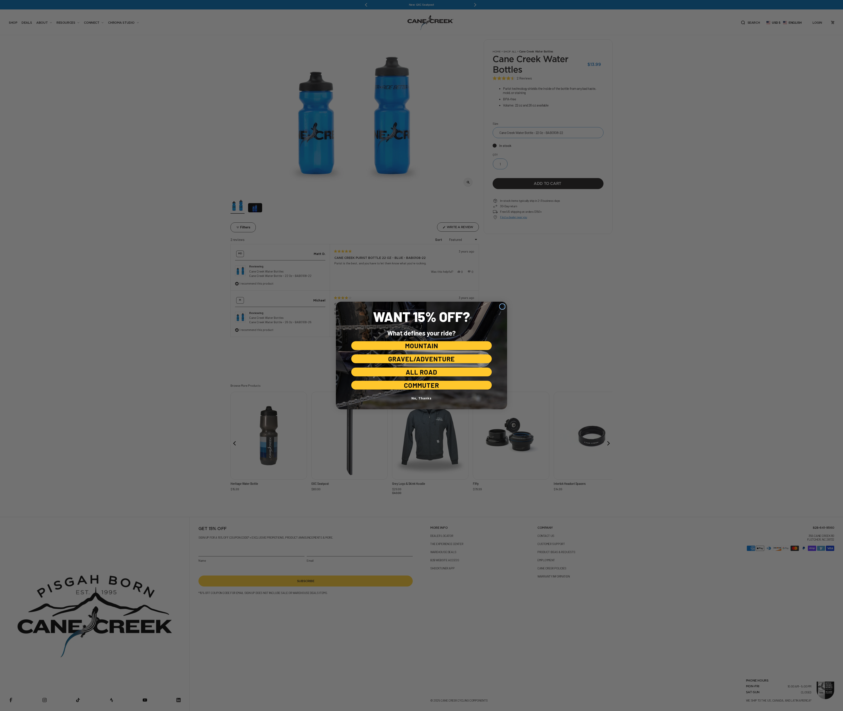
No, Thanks (421, 398)
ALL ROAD (421, 372)
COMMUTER (421, 385)
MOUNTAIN (421, 346)
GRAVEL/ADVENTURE (421, 359)
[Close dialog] (502, 306)
